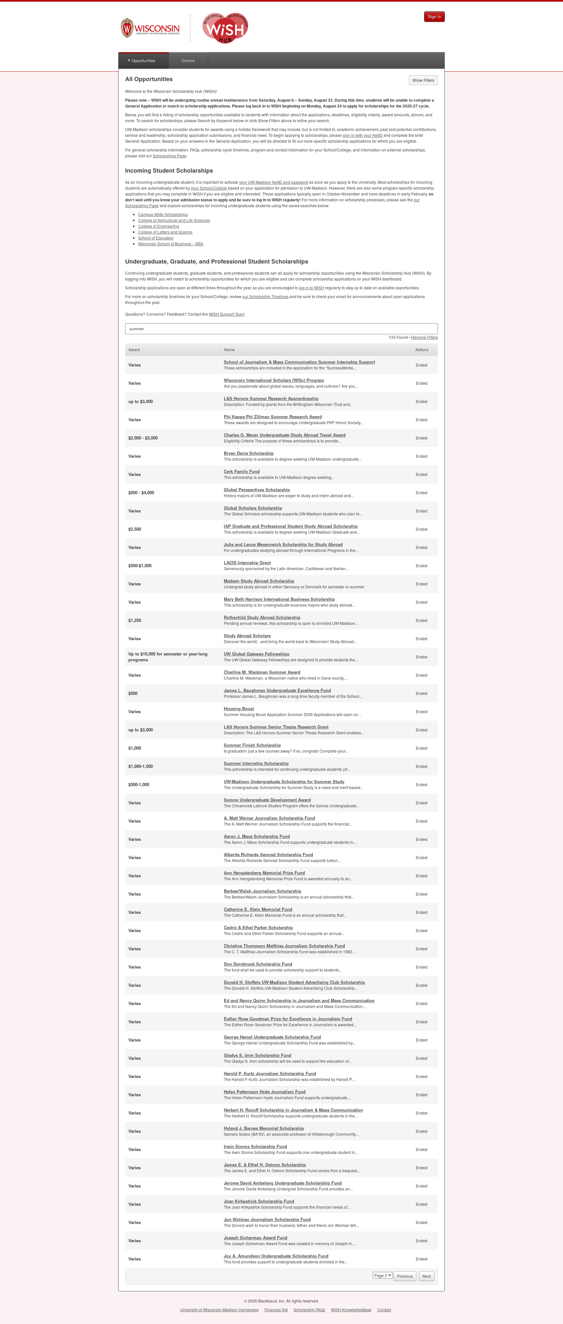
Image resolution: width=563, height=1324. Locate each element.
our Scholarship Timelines (265, 296)
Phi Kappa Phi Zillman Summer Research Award (273, 416)
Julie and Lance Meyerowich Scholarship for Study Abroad (283, 544)
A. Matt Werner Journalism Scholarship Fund (269, 818)
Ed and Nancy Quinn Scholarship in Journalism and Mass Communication (299, 1000)
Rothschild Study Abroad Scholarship (262, 617)
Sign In (434, 16)
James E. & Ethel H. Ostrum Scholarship (265, 1164)
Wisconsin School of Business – (170, 243)
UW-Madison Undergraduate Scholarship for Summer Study (284, 781)
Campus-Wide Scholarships (163, 214)
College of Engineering (158, 226)
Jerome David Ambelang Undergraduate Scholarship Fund (283, 1183)
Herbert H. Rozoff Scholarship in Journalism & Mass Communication (293, 1110)
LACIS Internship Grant (247, 562)
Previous (405, 1276)
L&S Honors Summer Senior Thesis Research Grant (276, 727)
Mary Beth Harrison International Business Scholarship (279, 599)
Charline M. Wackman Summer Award (262, 672)
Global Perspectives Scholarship (257, 489)
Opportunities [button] (143, 60)
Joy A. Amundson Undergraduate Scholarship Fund (276, 1256)
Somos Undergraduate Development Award (267, 800)
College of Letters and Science (165, 232)
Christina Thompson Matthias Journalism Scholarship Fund (284, 946)
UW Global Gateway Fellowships (256, 654)
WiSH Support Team (227, 314)
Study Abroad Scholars (247, 635)
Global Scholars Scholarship (253, 508)
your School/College (209, 188)
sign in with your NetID (363, 135)
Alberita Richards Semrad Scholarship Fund (268, 854)
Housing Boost (239, 708)
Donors (188, 60)
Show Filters (423, 80)
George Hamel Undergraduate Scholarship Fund (272, 1037)
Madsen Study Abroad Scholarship (259, 581)
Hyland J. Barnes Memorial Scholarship (264, 1128)
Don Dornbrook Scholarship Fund (258, 964)
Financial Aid (276, 1309)
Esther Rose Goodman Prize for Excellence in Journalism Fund (288, 1018)
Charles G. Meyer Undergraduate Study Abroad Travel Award (285, 435)
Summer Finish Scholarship (252, 745)
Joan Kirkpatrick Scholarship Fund (259, 1201)
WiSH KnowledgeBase (351, 1309)
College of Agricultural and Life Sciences (174, 220)
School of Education (156, 237)
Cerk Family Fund (242, 471)
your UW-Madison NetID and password (273, 182)
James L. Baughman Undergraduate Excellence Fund (277, 690)
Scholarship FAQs (309, 1309)
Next (427, 1276)
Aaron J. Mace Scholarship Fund (257, 836)
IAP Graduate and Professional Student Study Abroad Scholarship (291, 526)
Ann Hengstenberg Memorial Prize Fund (264, 873)
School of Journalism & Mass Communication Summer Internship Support (299, 362)
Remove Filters (424, 337)
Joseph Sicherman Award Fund (255, 1237)
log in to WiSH (311, 287)
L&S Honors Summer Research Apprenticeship (271, 398)
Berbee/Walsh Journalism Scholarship (262, 891)
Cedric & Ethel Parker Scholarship (258, 927)
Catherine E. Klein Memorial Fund (258, 909)
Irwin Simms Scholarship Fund (255, 1146)
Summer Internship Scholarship (256, 763)
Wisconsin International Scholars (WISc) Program (274, 380)
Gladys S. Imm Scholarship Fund (257, 1055)
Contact (384, 1309)
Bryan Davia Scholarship (249, 453)
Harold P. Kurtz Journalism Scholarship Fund (270, 1073)
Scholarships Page (169, 155)
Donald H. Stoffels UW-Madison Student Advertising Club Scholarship (294, 982)
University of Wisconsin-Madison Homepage (219, 1309)
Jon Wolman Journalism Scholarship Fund (267, 1219)
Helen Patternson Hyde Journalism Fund (265, 1091)
